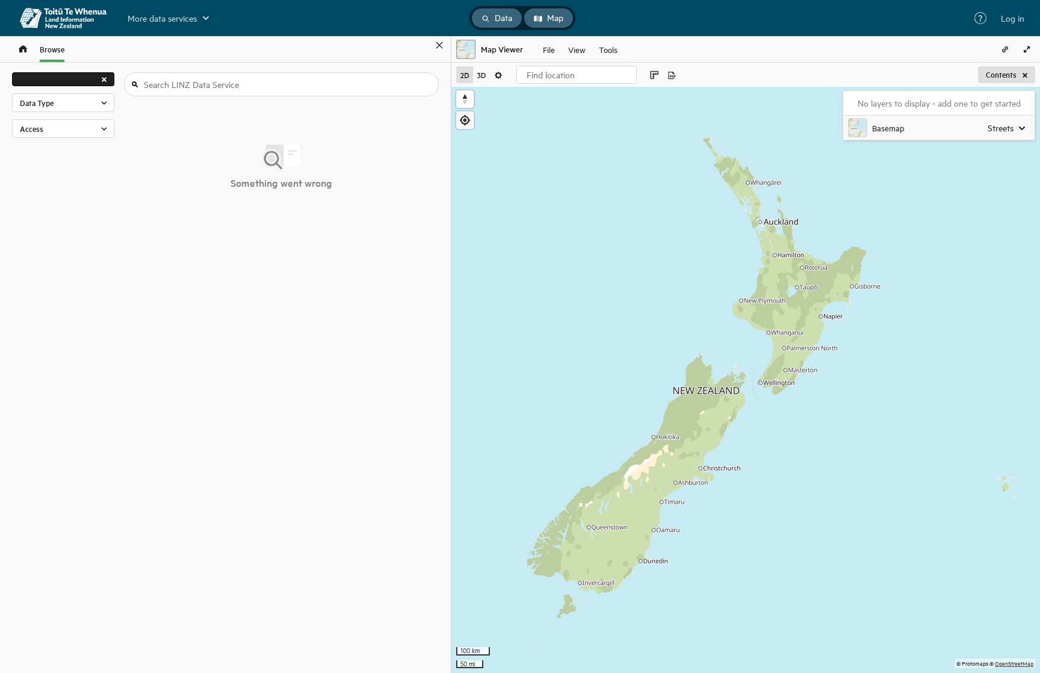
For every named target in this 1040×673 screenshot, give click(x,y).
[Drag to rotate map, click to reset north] (465, 99)
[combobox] (576, 75)
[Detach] (422, 45)
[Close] (439, 45)
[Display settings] (498, 74)
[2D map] (464, 74)
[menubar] (580, 49)
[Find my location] (465, 120)
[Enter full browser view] (1026, 49)
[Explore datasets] (22, 49)
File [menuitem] (549, 49)
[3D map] (481, 74)
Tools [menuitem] (608, 49)
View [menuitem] (577, 49)
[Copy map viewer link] (1005, 49)
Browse (52, 49)
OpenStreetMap (1014, 663)
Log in (1012, 18)
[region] (745, 380)
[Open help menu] (980, 18)
